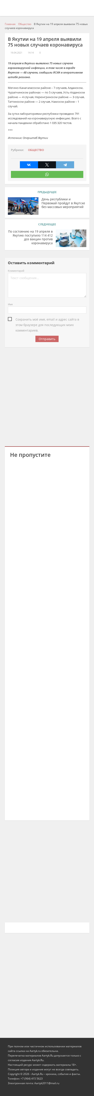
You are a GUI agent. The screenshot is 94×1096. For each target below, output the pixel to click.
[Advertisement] (47, 396)
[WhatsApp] (47, 174)
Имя (10, 304)
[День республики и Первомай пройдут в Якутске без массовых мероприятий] (23, 206)
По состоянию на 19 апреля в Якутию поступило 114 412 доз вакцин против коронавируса (30, 237)
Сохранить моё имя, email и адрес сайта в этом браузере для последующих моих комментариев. (47, 319)
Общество (36, 150)
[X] (47, 164)
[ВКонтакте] (29, 164)
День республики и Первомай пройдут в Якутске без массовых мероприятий (63, 203)
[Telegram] (65, 164)
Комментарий (16, 270)
